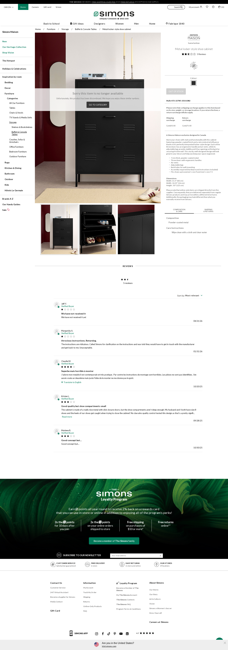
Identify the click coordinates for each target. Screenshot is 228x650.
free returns (127, 2)
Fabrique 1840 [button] (176, 23)
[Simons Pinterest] (114, 634)
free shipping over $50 (103, 2)
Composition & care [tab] (179, 210)
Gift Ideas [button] (78, 23)
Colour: (193, 78)
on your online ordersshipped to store (100, 525)
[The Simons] (114, 493)
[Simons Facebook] (102, 634)
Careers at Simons (159, 622)
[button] (176, 7)
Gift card (47, 7)
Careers (35, 7)
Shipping (86, 597)
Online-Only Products (92, 606)
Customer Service (58, 588)
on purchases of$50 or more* (135, 525)
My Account (88, 588)
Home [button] (152, 23)
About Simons (156, 583)
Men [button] (136, 23)
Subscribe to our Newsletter (82, 555)
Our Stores (154, 590)
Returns (86, 601)
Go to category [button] (98, 105)
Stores (23, 7)
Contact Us (56, 583)
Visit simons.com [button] (109, 646)
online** (166, 523)
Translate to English (72, 382)
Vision (58, 7)
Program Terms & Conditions (128, 609)
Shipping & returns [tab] (208, 210)
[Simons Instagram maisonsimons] (96, 634)
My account (194, 7)
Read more (67, 416)
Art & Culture (155, 599)
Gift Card (55, 610)
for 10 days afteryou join (65, 525)
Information (89, 583)
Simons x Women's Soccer (160, 608)
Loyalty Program (114, 499)
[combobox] (189, 295)
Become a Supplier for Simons (62, 597)
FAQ (85, 611)
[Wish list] (207, 7)
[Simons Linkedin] (127, 634)
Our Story (153, 594)
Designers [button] (99, 23)
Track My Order (89, 592)
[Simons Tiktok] (108, 634)
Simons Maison (10, 31)
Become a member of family (114, 540)
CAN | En (7, 7)
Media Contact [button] (56, 601)
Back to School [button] (51, 23)
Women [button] (119, 23)
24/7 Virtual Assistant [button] (59, 592)
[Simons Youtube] (121, 634)
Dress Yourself (155, 613)
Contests (125, 599)
